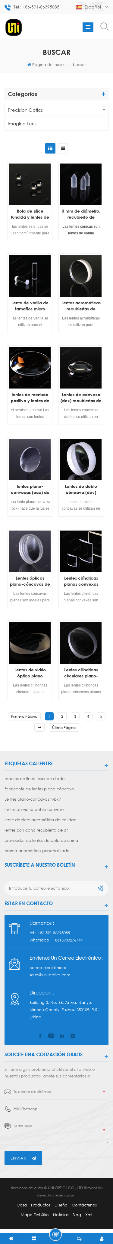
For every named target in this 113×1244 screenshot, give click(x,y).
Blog (77, 1214)
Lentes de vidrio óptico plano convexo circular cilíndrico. (30, 673)
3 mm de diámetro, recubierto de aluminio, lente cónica (81, 214)
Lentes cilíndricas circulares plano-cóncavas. (81, 673)
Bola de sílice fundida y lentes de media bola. (30, 214)
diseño (61, 1205)
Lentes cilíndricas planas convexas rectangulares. (81, 581)
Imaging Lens (22, 123)
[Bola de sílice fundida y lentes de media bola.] (30, 184)
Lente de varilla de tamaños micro (30, 305)
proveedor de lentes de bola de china (41, 840)
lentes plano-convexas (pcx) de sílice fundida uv (30, 489)
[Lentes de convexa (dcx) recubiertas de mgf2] (81, 368)
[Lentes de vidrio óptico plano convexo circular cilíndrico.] (30, 643)
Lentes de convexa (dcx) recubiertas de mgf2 (81, 398)
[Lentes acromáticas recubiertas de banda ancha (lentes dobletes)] (81, 276)
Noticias (60, 1214)
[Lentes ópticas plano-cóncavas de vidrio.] (30, 551)
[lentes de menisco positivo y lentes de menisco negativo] (30, 368)
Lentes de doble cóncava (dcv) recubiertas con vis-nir (81, 489)
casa (22, 1205)
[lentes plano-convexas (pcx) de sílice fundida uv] (30, 459)
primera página (24, 716)
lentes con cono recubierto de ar (36, 830)
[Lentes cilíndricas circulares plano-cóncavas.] (81, 643)
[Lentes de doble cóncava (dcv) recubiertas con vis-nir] (81, 459)
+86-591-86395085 (54, 932)
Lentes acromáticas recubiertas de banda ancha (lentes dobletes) (81, 306)
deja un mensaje (55, 1234)
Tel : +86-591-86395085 (36, 6)
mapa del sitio (35, 1214)
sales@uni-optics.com (50, 974)
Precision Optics (25, 110)
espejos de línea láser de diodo (35, 778)
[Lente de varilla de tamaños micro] (30, 276)
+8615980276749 (68, 940)
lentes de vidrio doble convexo (34, 809)
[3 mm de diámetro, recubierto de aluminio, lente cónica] (81, 184)
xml (88, 1214)
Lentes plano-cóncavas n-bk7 (33, 799)
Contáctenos (84, 1205)
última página (64, 727)
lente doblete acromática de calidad (41, 819)
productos (40, 1205)
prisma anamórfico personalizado (37, 850)
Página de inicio (48, 64)
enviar (19, 1158)
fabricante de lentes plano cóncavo (39, 788)
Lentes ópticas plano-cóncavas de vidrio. (30, 581)
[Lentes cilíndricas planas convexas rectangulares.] (81, 551)
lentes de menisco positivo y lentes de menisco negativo (30, 398)
